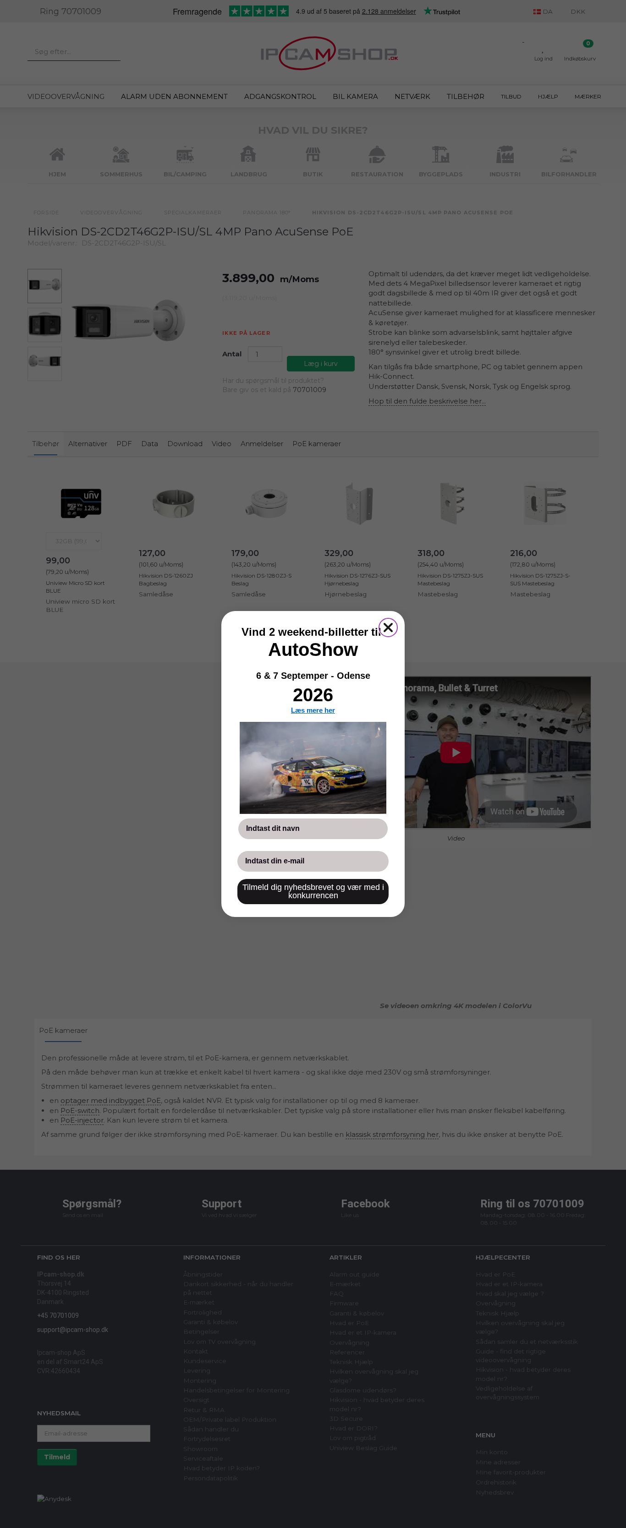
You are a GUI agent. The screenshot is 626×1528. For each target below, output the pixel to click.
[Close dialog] (388, 627)
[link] (313, 767)
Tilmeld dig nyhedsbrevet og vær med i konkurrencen (313, 891)
